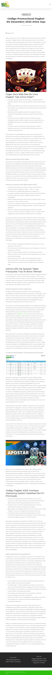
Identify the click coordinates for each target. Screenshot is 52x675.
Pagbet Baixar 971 (26, 14)
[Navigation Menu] (50, 4)
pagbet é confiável (23, 313)
